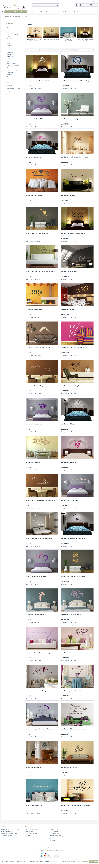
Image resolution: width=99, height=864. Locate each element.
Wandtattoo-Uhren (12, 70)
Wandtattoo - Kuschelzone (34, 195)
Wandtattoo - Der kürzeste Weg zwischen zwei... (40, 500)
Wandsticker (9, 82)
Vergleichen (30, 88)
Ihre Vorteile (28, 835)
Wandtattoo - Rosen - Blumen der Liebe (85, 39)
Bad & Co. (9, 32)
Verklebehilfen (10, 91)
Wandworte (10, 72)
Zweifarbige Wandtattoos (13, 79)
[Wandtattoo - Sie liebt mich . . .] (51, 32)
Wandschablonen (54, 831)
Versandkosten (53, 847)
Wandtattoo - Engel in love (69, 462)
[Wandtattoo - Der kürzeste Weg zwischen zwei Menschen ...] (42, 485)
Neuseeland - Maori (12, 50)
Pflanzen (9, 54)
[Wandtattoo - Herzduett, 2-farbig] (42, 561)
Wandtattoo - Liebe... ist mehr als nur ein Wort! (40, 271)
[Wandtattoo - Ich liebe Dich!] (77, 485)
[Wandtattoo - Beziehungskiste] (68, 32)
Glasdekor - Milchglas (12, 34)
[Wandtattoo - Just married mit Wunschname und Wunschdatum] (77, 676)
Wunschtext (10, 77)
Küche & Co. (10, 41)
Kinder (9, 36)
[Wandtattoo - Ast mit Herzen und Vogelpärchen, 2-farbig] (34, 32)
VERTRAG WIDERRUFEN (31, 829)
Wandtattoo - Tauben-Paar (34, 767)
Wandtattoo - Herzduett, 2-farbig (36, 576)
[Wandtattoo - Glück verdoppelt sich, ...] (42, 371)
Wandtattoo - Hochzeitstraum (35, 614)
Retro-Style (10, 56)
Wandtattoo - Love (66, 653)
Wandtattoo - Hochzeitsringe (70, 119)
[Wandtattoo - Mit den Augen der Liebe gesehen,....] (42, 638)
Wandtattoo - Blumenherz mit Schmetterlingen (75, 81)
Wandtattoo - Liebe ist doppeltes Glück (73, 233)
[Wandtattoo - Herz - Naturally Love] (77, 600)
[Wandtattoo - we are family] (42, 295)
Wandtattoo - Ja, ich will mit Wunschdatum (39, 729)
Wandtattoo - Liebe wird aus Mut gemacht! (74, 538)
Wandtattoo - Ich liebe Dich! (69, 500)
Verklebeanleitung (54, 833)
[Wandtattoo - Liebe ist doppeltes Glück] (77, 218)
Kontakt (27, 837)
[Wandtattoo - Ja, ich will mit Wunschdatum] (42, 714)
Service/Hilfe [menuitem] (93, 1)
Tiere (8, 68)
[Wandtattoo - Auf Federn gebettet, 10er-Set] (77, 333)
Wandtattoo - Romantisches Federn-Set (38, 348)
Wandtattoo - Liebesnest (33, 157)
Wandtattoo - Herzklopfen (34, 424)
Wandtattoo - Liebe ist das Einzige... (36, 691)
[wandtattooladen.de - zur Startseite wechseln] (13, 6)
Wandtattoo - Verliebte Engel (70, 386)
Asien (8, 30)
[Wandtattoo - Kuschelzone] (42, 180)
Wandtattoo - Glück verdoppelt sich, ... (37, 386)
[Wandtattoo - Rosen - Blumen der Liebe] (85, 32)
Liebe (8, 43)
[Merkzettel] (76, 5)
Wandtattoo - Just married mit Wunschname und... (77, 691)
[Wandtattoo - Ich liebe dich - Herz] (42, 104)
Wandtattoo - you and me (69, 271)
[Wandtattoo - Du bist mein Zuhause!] (42, 218)
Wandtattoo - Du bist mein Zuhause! (37, 233)
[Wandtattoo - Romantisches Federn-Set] (42, 333)
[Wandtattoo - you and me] (77, 256)
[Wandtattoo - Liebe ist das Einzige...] (42, 676)
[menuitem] (45, 5)
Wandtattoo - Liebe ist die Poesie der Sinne (39, 538)
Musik (8, 47)
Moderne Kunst (11, 45)
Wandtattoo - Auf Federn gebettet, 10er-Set (74, 348)
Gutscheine (9, 95)
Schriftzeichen (10, 59)
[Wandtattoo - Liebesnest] (42, 142)
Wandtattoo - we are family (34, 309)
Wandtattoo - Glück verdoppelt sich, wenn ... (75, 157)
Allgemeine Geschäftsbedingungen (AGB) (60, 837)
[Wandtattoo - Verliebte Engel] (77, 371)
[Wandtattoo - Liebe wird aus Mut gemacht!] (77, 523)
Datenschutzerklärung (55, 835)
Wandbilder (9, 85)
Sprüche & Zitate (11, 63)
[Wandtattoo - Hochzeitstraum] (42, 600)
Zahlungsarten (29, 831)
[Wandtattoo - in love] (77, 295)
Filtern (30, 50)
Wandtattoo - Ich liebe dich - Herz (36, 119)
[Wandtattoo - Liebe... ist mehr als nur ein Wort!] (42, 256)
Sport (8, 61)
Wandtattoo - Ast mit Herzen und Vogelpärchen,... (34, 39)
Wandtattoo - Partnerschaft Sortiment (73, 576)
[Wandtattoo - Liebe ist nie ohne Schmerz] (77, 714)
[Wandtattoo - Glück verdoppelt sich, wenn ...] (77, 142)
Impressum (52, 840)
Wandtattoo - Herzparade (33, 462)
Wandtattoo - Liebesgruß (68, 424)
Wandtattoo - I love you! (68, 195)
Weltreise (9, 74)
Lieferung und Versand (31, 833)
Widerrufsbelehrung (55, 838)
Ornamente (10, 52)
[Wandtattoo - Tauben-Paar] (42, 752)
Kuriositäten (10, 38)
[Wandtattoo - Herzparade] (42, 447)
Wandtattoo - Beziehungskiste (68, 39)
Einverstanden (93, 861)
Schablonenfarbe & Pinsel (13, 88)
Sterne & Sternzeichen (13, 65)
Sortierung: (74, 50)
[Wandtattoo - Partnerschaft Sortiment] (77, 561)
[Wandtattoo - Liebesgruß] (77, 409)
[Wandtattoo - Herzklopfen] (42, 409)
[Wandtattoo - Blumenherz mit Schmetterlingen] (77, 66)
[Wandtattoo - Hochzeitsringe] (77, 104)
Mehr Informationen (82, 861)
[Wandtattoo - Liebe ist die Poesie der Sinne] (42, 523)
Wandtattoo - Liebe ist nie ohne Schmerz (73, 729)
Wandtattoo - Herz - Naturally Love (72, 614)
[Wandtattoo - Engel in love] (77, 447)
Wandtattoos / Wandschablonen (10, 24)
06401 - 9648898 (6, 831)
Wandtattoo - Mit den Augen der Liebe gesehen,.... (41, 653)
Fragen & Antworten (55, 829)
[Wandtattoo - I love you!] (77, 180)
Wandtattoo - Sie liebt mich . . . (51, 39)
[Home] (2, 11)
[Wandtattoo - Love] (77, 638)
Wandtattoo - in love (67, 309)
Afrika (8, 27)
